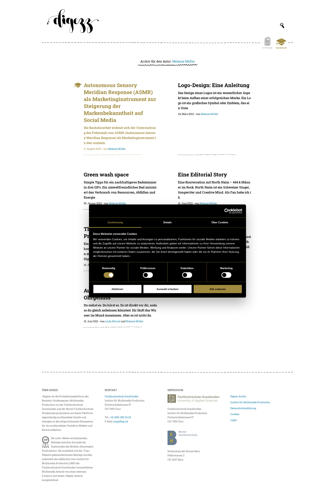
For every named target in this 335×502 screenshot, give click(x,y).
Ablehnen (117, 289)
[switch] (148, 275)
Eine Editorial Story (202, 174)
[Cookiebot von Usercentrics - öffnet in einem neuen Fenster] (227, 211)
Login (233, 420)
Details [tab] (167, 222)
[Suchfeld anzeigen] (282, 25)
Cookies (234, 414)
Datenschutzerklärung (243, 408)
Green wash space (106, 174)
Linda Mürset (112, 321)
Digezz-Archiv (238, 396)
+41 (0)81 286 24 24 (120, 417)
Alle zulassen (218, 289)
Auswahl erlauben (167, 289)
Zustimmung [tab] (115, 222)
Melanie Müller (183, 61)
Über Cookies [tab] (219, 222)
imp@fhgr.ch (120, 421)
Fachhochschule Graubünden (122, 396)
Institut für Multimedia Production (250, 402)
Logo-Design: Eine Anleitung (214, 85)
